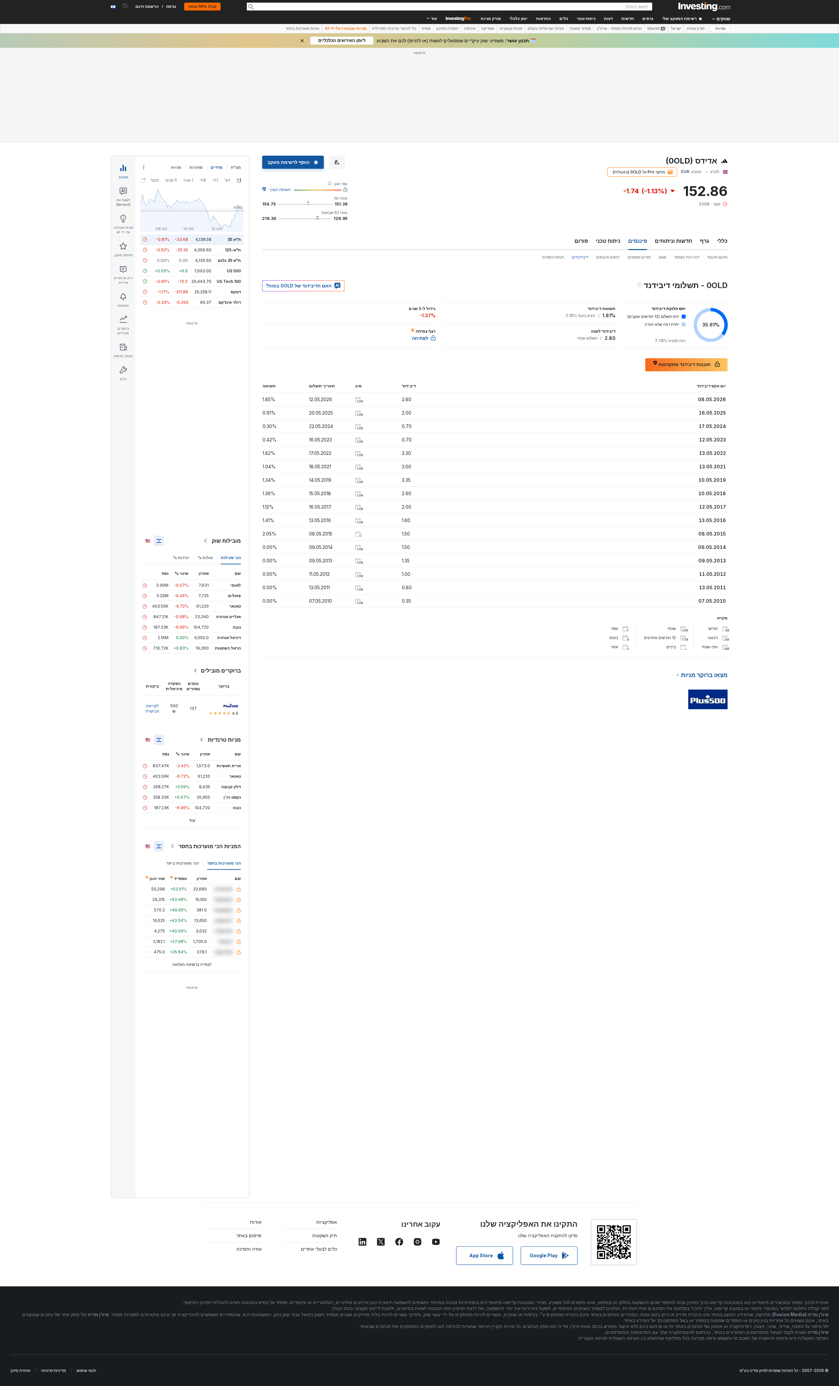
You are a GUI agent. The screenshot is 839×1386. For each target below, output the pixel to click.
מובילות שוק (226, 540)
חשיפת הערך (280, 189)
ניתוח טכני (608, 241)
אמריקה (487, 28)
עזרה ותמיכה (249, 1249)
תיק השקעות (324, 1235)
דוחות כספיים (553, 257)
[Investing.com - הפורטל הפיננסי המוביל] (704, 6)
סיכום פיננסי (717, 257)
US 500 (234, 270)
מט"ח (236, 167)
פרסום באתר (249, 1235)
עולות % (205, 557)
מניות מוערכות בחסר (302, 28)
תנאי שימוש (86, 1370)
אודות (256, 1222)
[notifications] (125, 6)
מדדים (217, 167)
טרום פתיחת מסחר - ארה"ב (619, 28)
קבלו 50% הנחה (202, 6)
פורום (581, 241)
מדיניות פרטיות (53, 1370)
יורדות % (181, 557)
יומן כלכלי (518, 18)
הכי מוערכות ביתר (182, 863)
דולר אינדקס (230, 302)
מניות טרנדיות (224, 739)
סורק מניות (491, 18)
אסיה (426, 28)
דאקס (236, 291)
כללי (722, 241)
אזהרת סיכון (20, 1370)
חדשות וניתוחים (673, 241)
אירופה (470, 28)
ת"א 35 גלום (229, 260)
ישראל (676, 28)
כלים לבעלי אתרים (319, 1249)
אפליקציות (326, 1222)
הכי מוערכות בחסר (224, 863)
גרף (704, 241)
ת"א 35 (234, 239)
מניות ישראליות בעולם (546, 28)
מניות (720, 28)
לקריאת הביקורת (152, 708)
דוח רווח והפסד (686, 257)
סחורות (196, 167)
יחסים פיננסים (608, 257)
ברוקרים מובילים (221, 670)
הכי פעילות (231, 557)
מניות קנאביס (511, 28)
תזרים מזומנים (639, 257)
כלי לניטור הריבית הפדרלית (394, 28)
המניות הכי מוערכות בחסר (210, 846)
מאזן (662, 257)
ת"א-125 (233, 249)
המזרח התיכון (447, 28)
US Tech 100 (229, 281)
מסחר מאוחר (580, 28)
